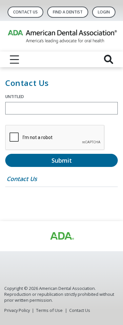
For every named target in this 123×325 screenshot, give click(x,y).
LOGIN (104, 12)
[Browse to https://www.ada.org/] (61, 236)
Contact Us (25, 12)
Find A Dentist (68, 12)
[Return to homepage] (61, 36)
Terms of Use (49, 310)
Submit (61, 160)
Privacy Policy (17, 310)
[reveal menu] (14, 59)
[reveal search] (108, 59)
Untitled (14, 96)
